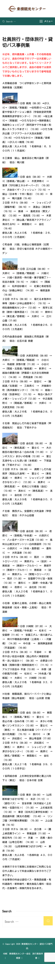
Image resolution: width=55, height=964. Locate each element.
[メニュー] (41, 21)
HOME (5, 954)
